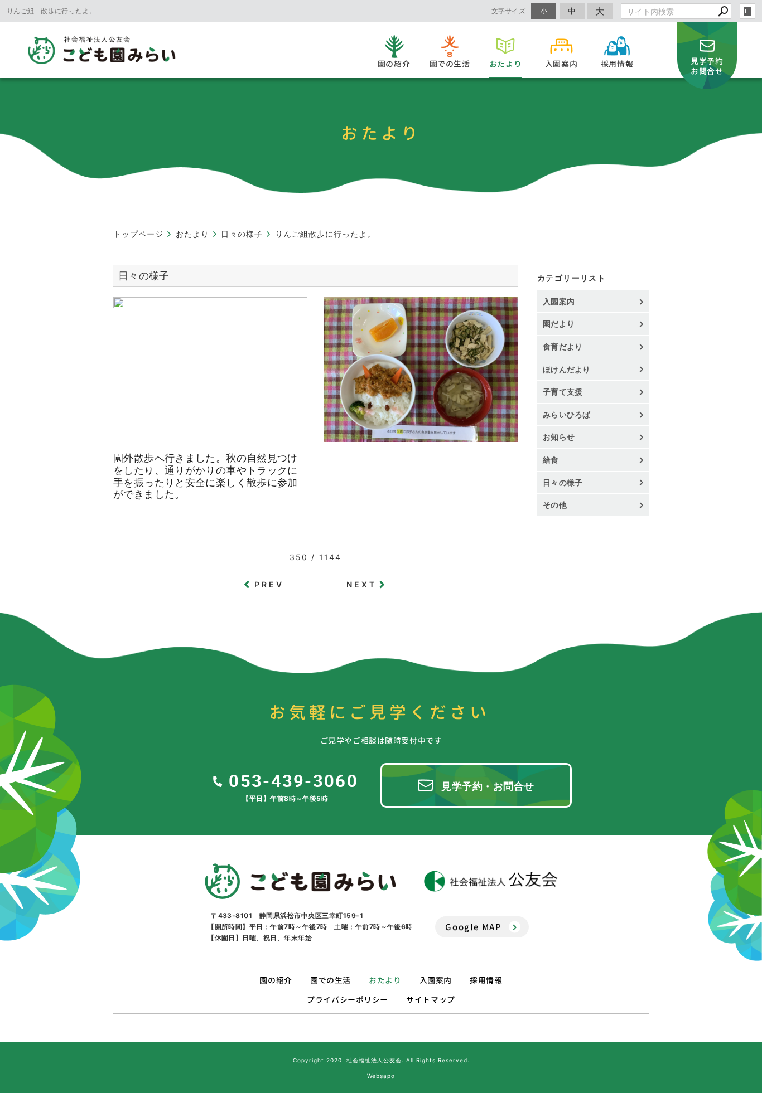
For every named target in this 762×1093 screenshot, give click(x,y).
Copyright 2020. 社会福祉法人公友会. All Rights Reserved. (381, 1060)
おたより (385, 980)
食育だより (563, 346)
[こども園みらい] (300, 881)
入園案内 (559, 301)
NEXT (361, 584)
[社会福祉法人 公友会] (491, 881)
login (747, 11)
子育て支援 (563, 391)
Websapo (381, 1075)
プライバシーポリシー (347, 999)
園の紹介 (275, 980)
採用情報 (486, 980)
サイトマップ (430, 999)
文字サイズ (508, 11)
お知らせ (559, 436)
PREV (269, 584)
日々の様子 (563, 482)
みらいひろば (567, 414)
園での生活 (330, 980)
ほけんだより (567, 369)
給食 (551, 459)
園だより (559, 323)
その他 (559, 504)
